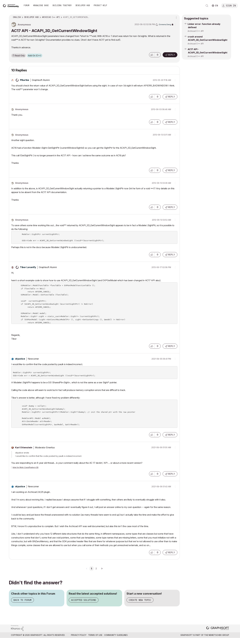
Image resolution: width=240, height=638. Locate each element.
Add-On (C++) (34, 55)
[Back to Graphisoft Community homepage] (11, 5)
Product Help (100, 5)
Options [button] (176, 17)
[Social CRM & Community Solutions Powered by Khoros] (17, 628)
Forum (26, 5)
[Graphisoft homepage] (217, 628)
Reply (171, 54)
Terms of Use (95, 635)
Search (207, 5)
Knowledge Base (41, 5)
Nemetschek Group (219, 635)
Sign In (231, 5)
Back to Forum (22, 600)
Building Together (62, 5)
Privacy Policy (78, 635)
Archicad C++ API (196, 31)
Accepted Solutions (83, 600)
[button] (151, 54)
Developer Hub (82, 5)
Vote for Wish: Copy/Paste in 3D (25, 467)
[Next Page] (101, 568)
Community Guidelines (116, 635)
